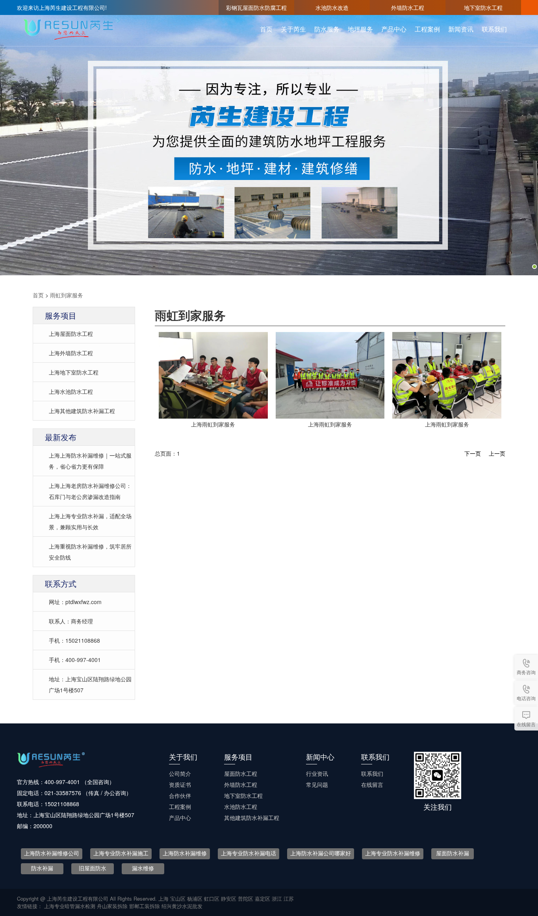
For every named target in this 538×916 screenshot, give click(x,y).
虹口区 (211, 898)
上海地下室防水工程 (73, 372)
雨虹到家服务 (66, 295)
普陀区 (245, 898)
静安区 (228, 898)
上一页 (497, 453)
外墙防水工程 (407, 7)
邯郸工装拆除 (145, 906)
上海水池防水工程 (71, 391)
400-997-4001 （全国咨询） (80, 782)
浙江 (277, 898)
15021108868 (62, 804)
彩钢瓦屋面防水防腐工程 (256, 7)
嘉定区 (262, 898)
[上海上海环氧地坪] (446, 374)
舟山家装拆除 (113, 906)
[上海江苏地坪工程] (213, 374)
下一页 (472, 453)
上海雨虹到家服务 (213, 424)
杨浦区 (194, 898)
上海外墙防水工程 (71, 353)
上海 (163, 898)
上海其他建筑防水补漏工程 (82, 411)
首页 (38, 295)
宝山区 (178, 898)
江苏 (289, 898)
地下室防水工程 (483, 7)
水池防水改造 (332, 7)
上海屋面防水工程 (71, 333)
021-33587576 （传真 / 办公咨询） (88, 793)
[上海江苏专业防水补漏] (330, 374)
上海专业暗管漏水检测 (70, 906)
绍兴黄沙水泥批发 (181, 906)
